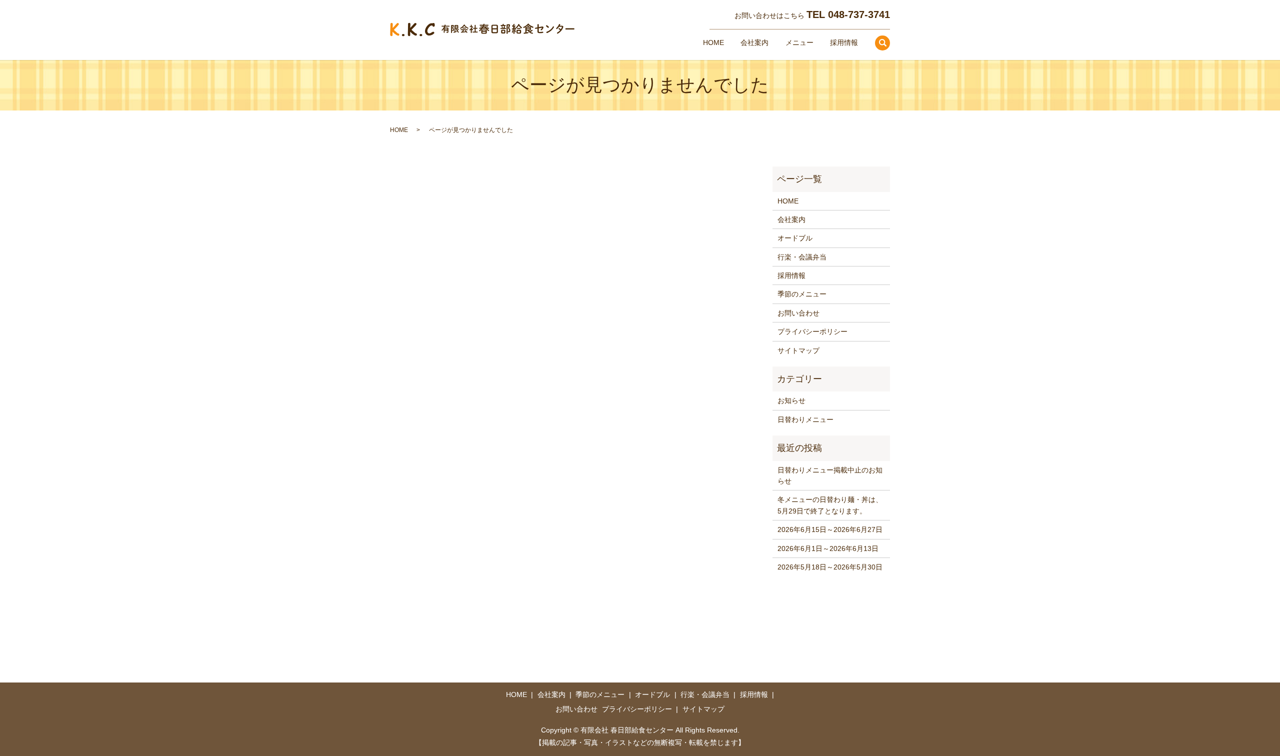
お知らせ (792, 400)
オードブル (795, 238)
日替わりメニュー (806, 420)
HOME (713, 42)
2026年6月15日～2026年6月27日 (830, 530)
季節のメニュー (802, 294)
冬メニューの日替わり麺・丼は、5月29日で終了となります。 (830, 505)
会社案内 (754, 42)
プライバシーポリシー (813, 332)
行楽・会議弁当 (802, 257)
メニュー (800, 42)
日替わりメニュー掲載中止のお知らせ (830, 475)
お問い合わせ (799, 313)
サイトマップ (799, 350)
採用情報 (844, 42)
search (882, 43)
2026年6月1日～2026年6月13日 (828, 548)
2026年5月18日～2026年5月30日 (830, 567)
